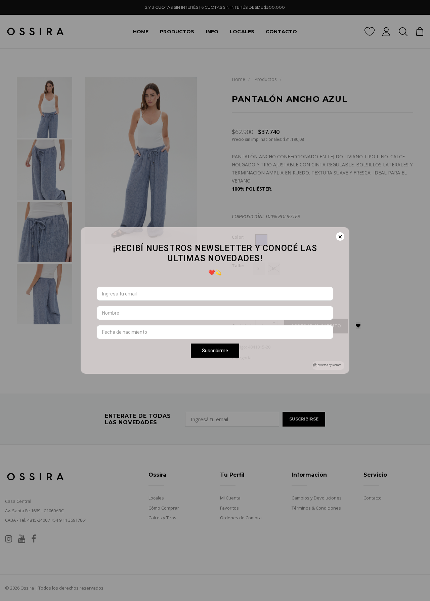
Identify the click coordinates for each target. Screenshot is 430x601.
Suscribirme (215, 351)
